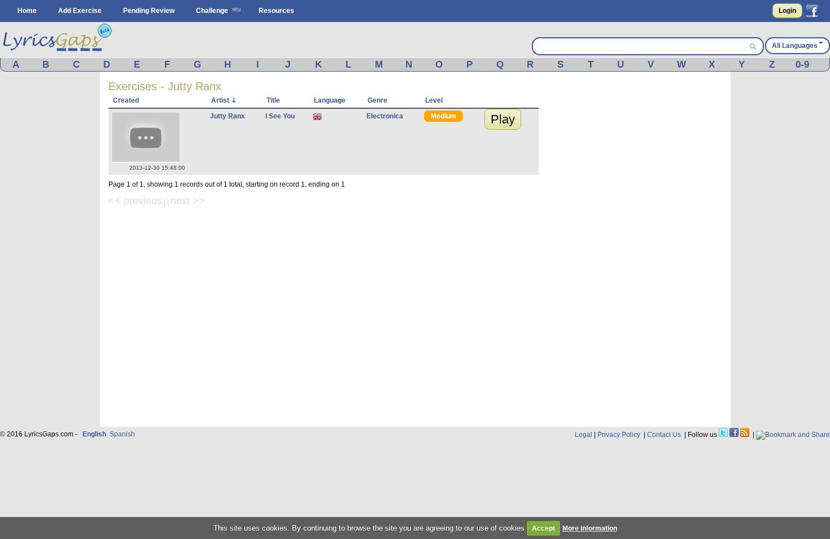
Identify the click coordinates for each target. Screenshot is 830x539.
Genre (377, 100)
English (94, 434)
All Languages (795, 46)
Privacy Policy (618, 435)
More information (589, 528)
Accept (543, 528)
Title (273, 100)
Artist (220, 100)
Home (27, 11)
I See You (280, 116)
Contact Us (664, 435)
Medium (443, 116)
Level (434, 100)
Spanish (122, 434)
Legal (583, 435)
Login (787, 11)
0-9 (802, 64)
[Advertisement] (637, 249)
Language (330, 100)
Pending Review (148, 11)
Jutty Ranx (227, 116)
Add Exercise (80, 11)
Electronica (384, 116)
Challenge (212, 11)
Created (126, 100)
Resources (276, 11)
